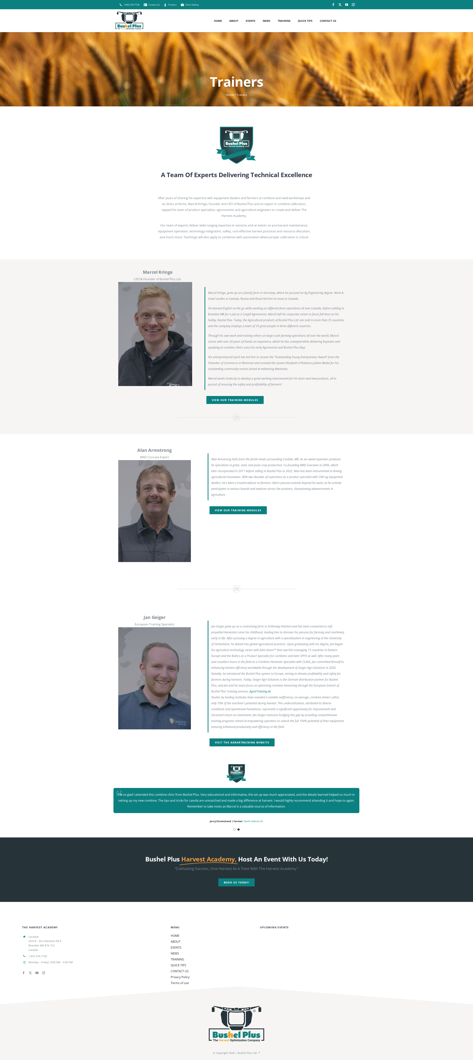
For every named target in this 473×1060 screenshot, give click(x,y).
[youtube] (346, 4)
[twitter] (339, 4)
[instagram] (353, 4)
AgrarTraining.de (260, 691)
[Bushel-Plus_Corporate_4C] (236, 1007)
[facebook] (333, 4)
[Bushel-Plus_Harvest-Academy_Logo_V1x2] (236, 126)
